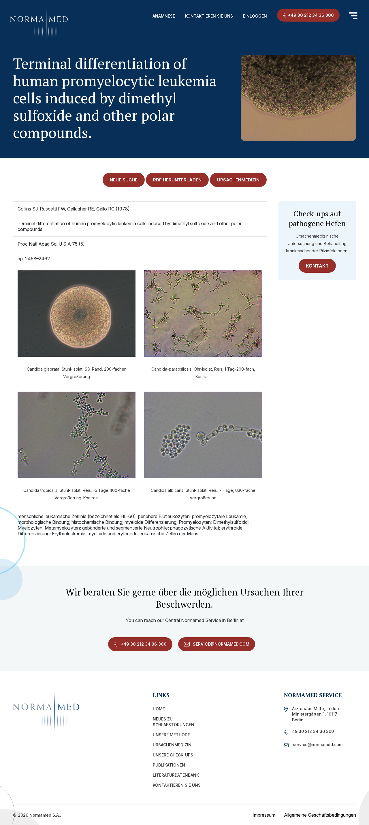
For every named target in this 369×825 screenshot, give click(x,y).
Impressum (264, 815)
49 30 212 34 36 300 (313, 731)
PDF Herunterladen (177, 180)
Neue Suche (124, 180)
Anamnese (164, 16)
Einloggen (255, 16)
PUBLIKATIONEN (169, 765)
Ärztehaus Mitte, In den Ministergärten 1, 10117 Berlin (315, 714)
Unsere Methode (171, 734)
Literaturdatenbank (176, 775)
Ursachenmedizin (172, 744)
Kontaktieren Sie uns (209, 16)
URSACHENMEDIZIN (238, 180)
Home (159, 708)
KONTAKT (317, 266)
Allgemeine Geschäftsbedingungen (320, 815)
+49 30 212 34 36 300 (311, 15)
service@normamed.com (220, 644)
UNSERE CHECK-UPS (173, 754)
